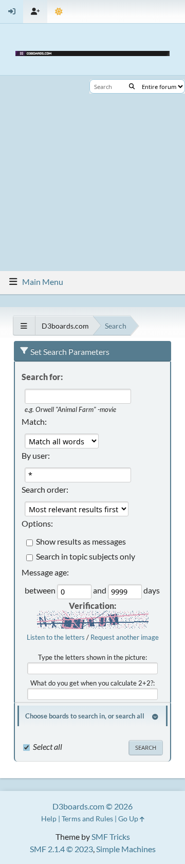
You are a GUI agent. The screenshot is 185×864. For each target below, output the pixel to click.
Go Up (129, 818)
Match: (34, 421)
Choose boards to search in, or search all (84, 716)
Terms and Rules (87, 818)
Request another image (124, 637)
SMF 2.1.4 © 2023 (61, 849)
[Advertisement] (92, 173)
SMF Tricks (110, 836)
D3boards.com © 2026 (92, 806)
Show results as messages (81, 542)
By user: (36, 455)
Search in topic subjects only (85, 557)
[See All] (24, 325)
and (100, 591)
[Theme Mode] (58, 11)
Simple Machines (126, 849)
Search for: (42, 377)
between (41, 591)
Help (49, 818)
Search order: (45, 489)
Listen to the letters (56, 637)
